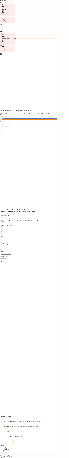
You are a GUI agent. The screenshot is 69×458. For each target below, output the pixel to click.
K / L (3, 8)
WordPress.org (5, 450)
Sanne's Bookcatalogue (6, 249)
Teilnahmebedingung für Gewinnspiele (6, 455)
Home (1, 2)
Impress (5, 21)
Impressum (1, 453)
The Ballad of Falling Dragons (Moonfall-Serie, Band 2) (10, 235)
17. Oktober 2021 (3, 107)
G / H (3, 36)
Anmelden (4, 447)
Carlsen (5, 20)
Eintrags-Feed (5, 448)
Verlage (1, 23)
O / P (3, 11)
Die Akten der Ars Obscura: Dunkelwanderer (15, 110)
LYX (5, 22)
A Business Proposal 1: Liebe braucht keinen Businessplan (10, 230)
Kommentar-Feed (6, 449)
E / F (3, 6)
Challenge (1, 16)
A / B (3, 4)
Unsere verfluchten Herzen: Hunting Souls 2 (13, 418)
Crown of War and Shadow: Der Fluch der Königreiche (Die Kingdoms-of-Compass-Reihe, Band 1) (17, 240)
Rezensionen (2, 3)
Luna (4, 418)
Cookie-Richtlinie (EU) (3, 25)
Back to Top (2, 457)
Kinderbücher (4, 9)
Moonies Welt (5, 248)
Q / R (3, 12)
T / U (3, 14)
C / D (3, 5)
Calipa (5, 423)
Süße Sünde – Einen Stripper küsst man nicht (13, 428)
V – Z (3, 15)
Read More (2, 116)
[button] (3, 118)
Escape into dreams (6, 247)
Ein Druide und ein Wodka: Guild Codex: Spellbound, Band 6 (11, 225)
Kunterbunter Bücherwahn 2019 (9, 18)
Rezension (5, 121)
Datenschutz (2, 454)
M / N (3, 10)
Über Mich (1, 24)
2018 (3, 19)
